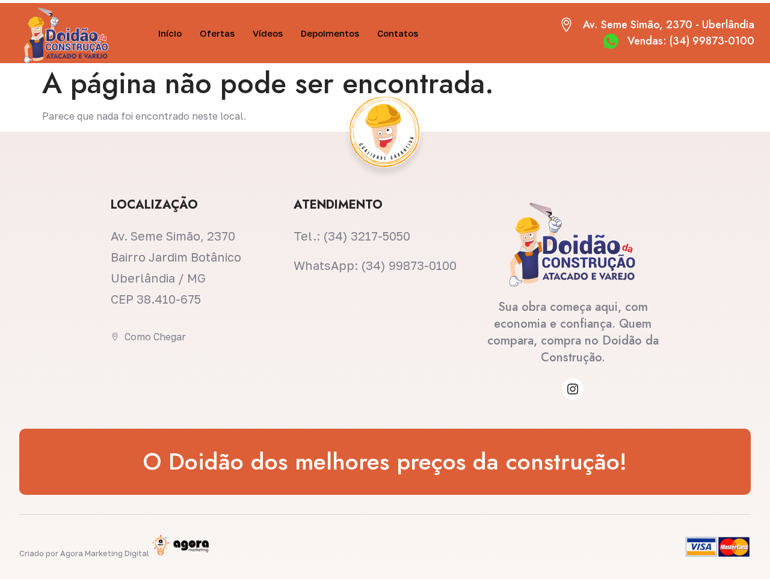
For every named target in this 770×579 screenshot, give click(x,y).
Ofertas (217, 33)
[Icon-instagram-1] (573, 389)
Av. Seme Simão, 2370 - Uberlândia (668, 24)
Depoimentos (330, 33)
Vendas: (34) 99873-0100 (690, 41)
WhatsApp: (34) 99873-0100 (375, 265)
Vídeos (268, 33)
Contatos (397, 33)
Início (170, 33)
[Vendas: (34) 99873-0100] (610, 41)
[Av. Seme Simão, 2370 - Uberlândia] (566, 24)
